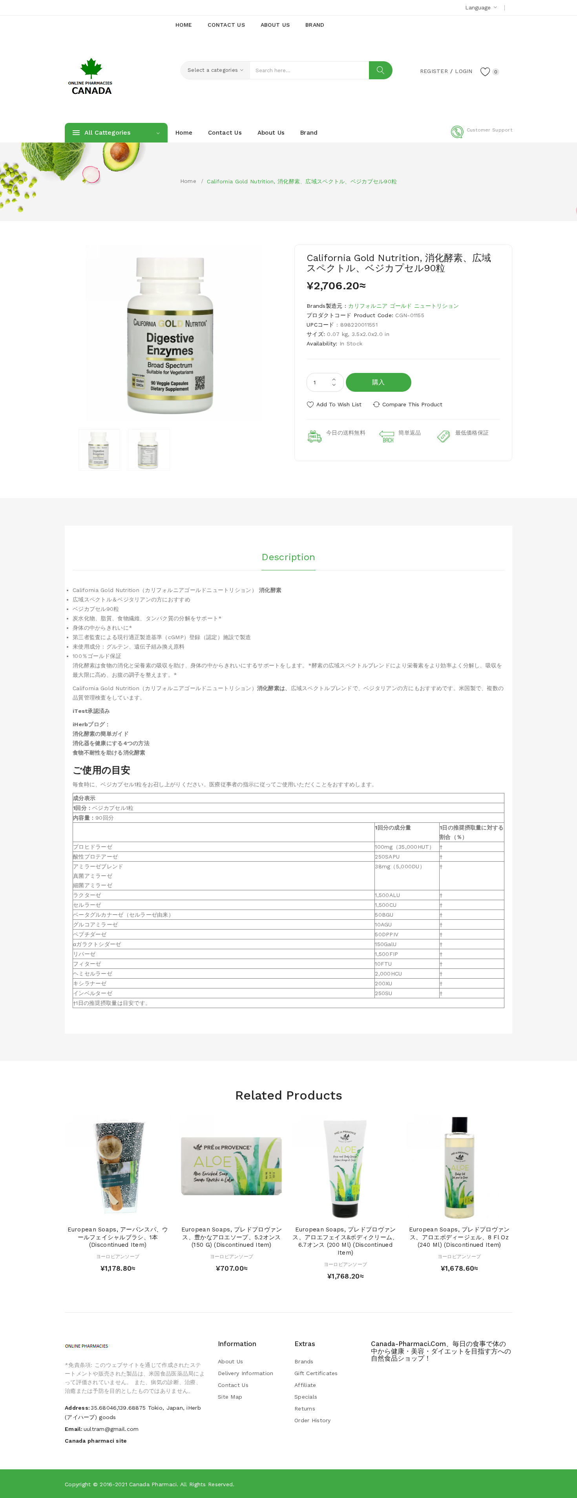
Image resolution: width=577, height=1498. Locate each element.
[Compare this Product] (140, 1212)
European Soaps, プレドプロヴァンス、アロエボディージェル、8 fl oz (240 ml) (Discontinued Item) (459, 1237)
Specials (305, 1397)
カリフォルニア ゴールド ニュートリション (403, 306)
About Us (230, 1361)
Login (463, 71)
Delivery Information (246, 1373)
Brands (304, 1361)
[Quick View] (110, 1212)
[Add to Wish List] (125, 1212)
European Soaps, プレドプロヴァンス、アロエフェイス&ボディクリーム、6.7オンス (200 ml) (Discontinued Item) (345, 1241)
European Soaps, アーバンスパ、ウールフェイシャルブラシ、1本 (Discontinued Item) (118, 1237)
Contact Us (233, 1385)
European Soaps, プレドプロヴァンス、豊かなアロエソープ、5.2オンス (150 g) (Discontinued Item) (231, 1237)
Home (188, 181)
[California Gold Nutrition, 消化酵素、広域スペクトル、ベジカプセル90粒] (99, 450)
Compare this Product (412, 404)
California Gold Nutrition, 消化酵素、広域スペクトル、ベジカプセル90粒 (302, 181)
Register (434, 71)
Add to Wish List (339, 404)
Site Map (230, 1397)
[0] (485, 71)
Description (288, 557)
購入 (378, 382)
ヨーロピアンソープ (118, 1256)
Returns (304, 1408)
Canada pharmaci (153, 1484)
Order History (312, 1420)
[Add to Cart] (95, 1212)
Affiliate (305, 1385)
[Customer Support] (481, 136)
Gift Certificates (316, 1373)
